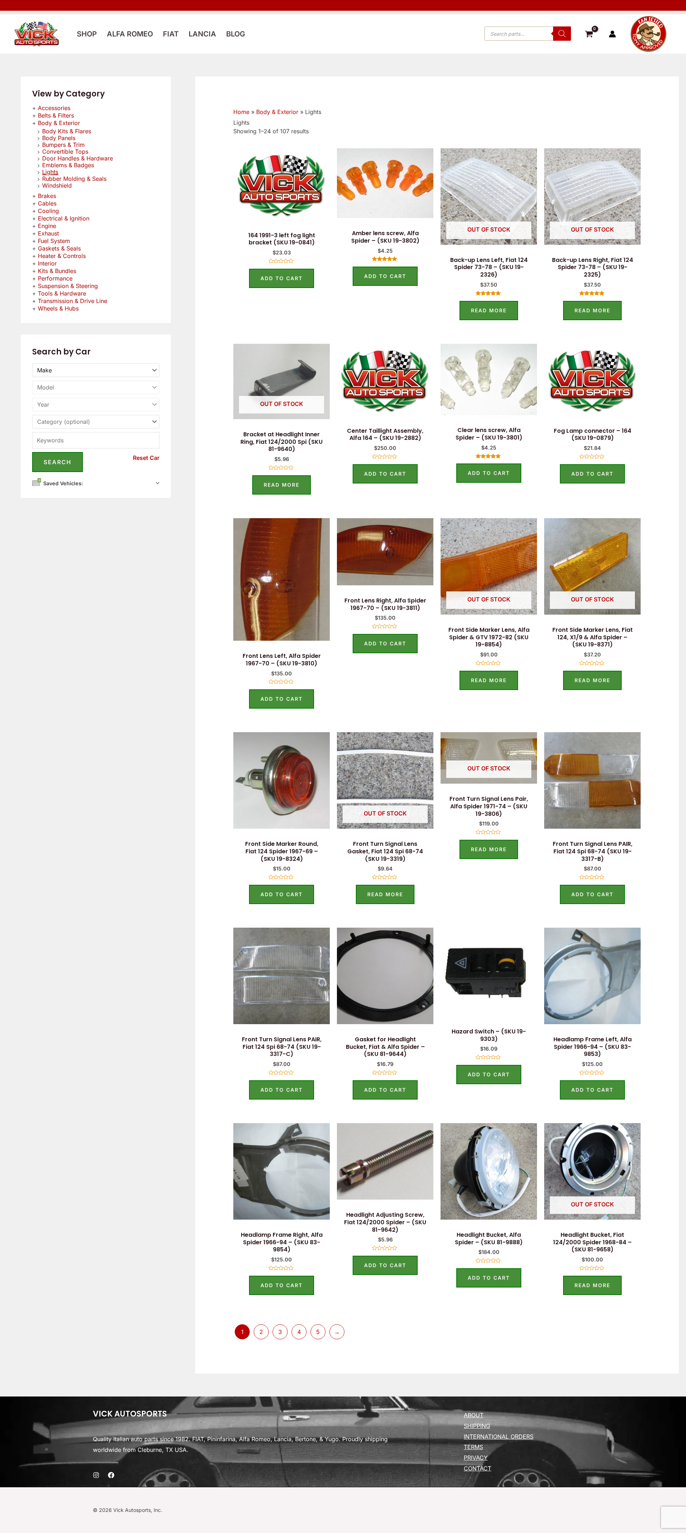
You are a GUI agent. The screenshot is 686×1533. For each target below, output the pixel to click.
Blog (235, 34)
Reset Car (146, 457)
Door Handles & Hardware (77, 158)
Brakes (47, 195)
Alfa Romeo (130, 34)
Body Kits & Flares (66, 131)
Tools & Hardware (62, 293)
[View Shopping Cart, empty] (589, 35)
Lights (50, 171)
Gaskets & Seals (59, 248)
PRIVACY (476, 1457)
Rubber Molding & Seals (74, 178)
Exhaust (48, 233)
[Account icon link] (612, 34)
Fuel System (54, 240)
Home (241, 111)
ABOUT (473, 1415)
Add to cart (281, 278)
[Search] (562, 33)
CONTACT (477, 1468)
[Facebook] (111, 1475)
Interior (47, 263)
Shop (87, 34)
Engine (47, 225)
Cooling (48, 210)
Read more (489, 310)
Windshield (57, 185)
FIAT (171, 34)
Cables (47, 203)
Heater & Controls (62, 255)
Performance (55, 278)
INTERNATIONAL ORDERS (498, 1436)
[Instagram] (96, 1475)
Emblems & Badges (68, 165)
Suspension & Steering (68, 285)
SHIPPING (477, 1425)
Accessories (54, 107)
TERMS (473, 1446)
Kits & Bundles (57, 270)
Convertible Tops (65, 151)
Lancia (202, 34)
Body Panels (58, 138)
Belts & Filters (56, 115)
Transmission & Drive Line (72, 300)
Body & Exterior (59, 122)
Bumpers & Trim (63, 144)
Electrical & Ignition (63, 218)
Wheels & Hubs (58, 308)
